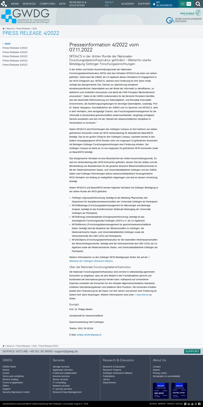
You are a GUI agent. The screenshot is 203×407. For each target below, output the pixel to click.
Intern (153, 404)
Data (62, 3)
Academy (127, 3)
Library (106, 379)
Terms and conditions (13, 376)
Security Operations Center (16, 392)
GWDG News (9, 367)
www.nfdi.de (143, 294)
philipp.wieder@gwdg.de (89, 334)
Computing (47, 3)
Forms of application (13, 382)
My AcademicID (164, 4)
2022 (7, 43)
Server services (60, 379)
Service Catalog (10, 379)
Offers (6, 386)
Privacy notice (160, 373)
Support (144, 3)
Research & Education (77, 4)
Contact (157, 367)
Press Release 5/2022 (15, 64)
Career (6, 373)
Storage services (61, 367)
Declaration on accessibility (166, 376)
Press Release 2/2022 (15, 52)
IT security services (62, 389)
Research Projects (112, 370)
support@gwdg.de (66, 351)
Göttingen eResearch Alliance (117, 373)
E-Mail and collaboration (65, 373)
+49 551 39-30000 (40, 351)
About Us (109, 4)
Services (29, 3)
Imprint (156, 370)
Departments (109, 382)
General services (61, 376)
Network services (61, 386)
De (182, 4)
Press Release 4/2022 (15, 60)
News (15, 3)
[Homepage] (3, 6)
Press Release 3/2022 (15, 56)
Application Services (63, 370)
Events (6, 370)
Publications (109, 376)
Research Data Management (67, 392)
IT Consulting (59, 382)
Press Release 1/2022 (15, 48)
